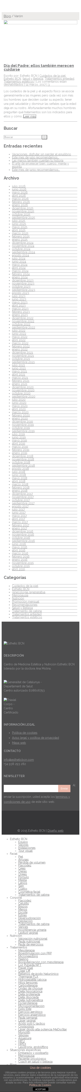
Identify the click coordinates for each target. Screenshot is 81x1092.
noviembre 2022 (23, 321)
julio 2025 (18, 220)
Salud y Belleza (32, 78)
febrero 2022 (21, 346)
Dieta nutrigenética (30, 1000)
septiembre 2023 (23, 289)
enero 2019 (19, 453)
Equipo (23, 842)
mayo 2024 (19, 264)
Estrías (22, 915)
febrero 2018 (20, 487)
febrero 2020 (21, 415)
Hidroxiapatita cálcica (32, 979)
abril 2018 (18, 481)
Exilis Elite (24, 1009)
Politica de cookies (24, 732)
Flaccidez (24, 865)
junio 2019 (19, 437)
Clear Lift (24, 971)
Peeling (23, 959)
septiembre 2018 (23, 465)
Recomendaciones (24, 604)
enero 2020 (20, 418)
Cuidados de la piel (52, 75)
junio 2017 (19, 512)
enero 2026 (20, 205)
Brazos (23, 906)
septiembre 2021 (23, 362)
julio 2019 (18, 434)
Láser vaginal (27, 1020)
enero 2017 (19, 528)
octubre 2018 (21, 462)
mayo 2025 (19, 227)
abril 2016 (18, 550)
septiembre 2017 (23, 503)
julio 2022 (18, 330)
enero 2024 (20, 277)
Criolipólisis (26, 1026)
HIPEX (22, 1044)
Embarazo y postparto (33, 1053)
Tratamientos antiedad (59, 78)
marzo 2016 (20, 553)
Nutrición (18, 598)
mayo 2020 (20, 406)
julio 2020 (19, 399)
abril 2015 (18, 569)
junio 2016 (19, 544)
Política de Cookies (40, 1085)
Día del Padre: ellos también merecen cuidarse (39, 67)
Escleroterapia (27, 1003)
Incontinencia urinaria (32, 930)
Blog (7, 16)
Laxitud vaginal (28, 932)
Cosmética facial (29, 891)
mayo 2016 (19, 547)
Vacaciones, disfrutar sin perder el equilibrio (41, 154)
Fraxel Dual (25, 968)
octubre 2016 (21, 537)
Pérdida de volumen (31, 862)
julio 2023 (18, 296)
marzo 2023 (20, 308)
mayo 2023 (19, 302)
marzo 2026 (20, 198)
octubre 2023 (21, 286)
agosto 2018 (20, 468)
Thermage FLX (28, 976)
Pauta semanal (27, 1017)
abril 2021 (18, 374)
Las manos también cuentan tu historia (37, 160)
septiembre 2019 (23, 431)
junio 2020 (19, 402)
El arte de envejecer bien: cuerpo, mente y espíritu (40, 165)
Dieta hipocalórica (30, 991)
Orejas (22, 874)
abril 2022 (19, 340)
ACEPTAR (40, 1089)
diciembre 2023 (22, 280)
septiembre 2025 (23, 217)
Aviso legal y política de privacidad (35, 737)
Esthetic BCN (12, 78)
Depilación (25, 921)
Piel (20, 856)
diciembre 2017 (22, 493)
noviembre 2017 (23, 497)
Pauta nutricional (29, 941)
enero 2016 (19, 559)
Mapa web (19, 742)
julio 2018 (18, 471)
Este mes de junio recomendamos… (36, 169)
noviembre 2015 (23, 563)
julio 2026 (19, 186)
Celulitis (23, 903)
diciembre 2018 (22, 456)
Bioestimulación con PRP (35, 953)
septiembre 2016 (23, 541)
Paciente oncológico (32, 1058)
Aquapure (24, 1038)
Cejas (22, 868)
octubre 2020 (21, 393)
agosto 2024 (20, 255)
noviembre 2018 (23, 459)
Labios (22, 883)
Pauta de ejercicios (30, 944)
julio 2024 (18, 258)
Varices (23, 927)
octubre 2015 (21, 566)
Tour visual (25, 850)
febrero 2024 (21, 274)
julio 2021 (18, 365)
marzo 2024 (20, 271)
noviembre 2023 (23, 283)
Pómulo (23, 877)
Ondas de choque (30, 988)
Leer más (29, 116)
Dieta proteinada (29, 994)
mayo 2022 (19, 337)
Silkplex (23, 1035)
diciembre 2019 (22, 421)
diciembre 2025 (22, 208)
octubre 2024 (21, 249)
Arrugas (23, 859)
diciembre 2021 (22, 352)
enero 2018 (19, 490)
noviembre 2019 (23, 424)
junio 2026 (19, 189)
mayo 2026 (20, 192)
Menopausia (20, 595)
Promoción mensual (25, 601)
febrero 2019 (20, 450)
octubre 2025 (21, 214)
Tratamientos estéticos (19, 81)
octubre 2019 (21, 428)
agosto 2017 (20, 506)
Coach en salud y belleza (35, 1061)
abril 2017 (18, 519)
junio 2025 (19, 224)
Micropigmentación (31, 1006)
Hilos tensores (28, 982)
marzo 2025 (20, 233)
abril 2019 (18, 443)
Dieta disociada (28, 997)
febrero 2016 (20, 556)
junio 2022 (19, 333)
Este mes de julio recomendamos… (35, 157)
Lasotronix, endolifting (33, 1047)
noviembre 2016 (23, 534)
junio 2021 (19, 368)
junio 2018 (19, 475)
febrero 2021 (20, 380)
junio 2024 (19, 261)
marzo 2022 (20, 343)
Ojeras (22, 871)
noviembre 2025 (23, 211)
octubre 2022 (21, 324)
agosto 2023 (20, 293)
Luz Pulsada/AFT (29, 965)
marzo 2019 (20, 446)
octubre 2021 (21, 359)
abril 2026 (19, 195)
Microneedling (28, 956)
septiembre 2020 (23, 396)
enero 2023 (20, 315)
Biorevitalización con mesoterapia (41, 962)
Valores (23, 845)
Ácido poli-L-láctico (31, 1023)
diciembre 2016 (22, 531)
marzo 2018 (20, 484)
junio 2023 (19, 299)
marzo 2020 (20, 412)
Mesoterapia (26, 950)
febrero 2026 (21, 202)
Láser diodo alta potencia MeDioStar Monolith (42, 1031)
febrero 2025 (20, 236)
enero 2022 (20, 349)
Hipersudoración (29, 918)
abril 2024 (19, 267)
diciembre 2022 (22, 318)
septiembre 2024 (23, 252)
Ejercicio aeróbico (30, 1012)
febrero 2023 (21, 311)
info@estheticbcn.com (19, 759)
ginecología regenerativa (28, 592)
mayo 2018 (19, 478)
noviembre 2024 (23, 246)
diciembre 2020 (23, 387)
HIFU (21, 1041)
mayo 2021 (19, 371)
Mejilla (22, 880)
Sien (21, 886)
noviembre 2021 (23, 355)
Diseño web (56, 830)
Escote (22, 912)
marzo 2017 (20, 522)
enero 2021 (19, 384)
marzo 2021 (20, 377)
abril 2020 (19, 409)
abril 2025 (18, 230)
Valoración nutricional (32, 938)
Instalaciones (27, 847)
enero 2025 (19, 239)
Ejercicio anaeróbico (32, 1014)
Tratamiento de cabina (27, 611)
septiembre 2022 (23, 327)
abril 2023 (19, 305)
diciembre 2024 (22, 242)
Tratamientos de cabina (33, 894)
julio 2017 (18, 509)
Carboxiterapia (28, 985)
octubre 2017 (21, 500)
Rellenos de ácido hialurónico (38, 973)
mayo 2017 (19, 515)
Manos (22, 909)
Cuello (22, 889)
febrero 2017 (20, 525)
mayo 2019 (19, 440)
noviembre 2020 (23, 390)
